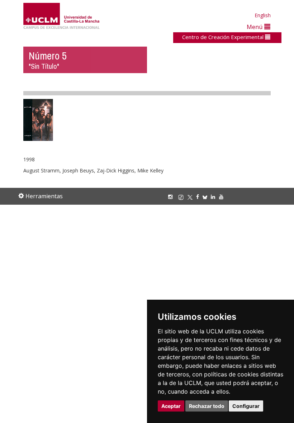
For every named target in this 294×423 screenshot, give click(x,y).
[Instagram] (172, 196)
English (263, 15)
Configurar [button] (246, 406)
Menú (255, 27)
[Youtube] (223, 196)
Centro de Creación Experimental (223, 37)
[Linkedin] (213, 196)
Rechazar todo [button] (206, 406)
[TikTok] (183, 196)
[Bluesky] (207, 196)
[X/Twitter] (192, 196)
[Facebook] (199, 196)
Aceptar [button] (171, 406)
